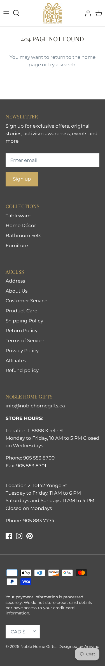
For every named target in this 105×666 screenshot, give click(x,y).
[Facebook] (9, 536)
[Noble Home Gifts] (52, 13)
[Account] (86, 13)
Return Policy (22, 330)
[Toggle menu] (6, 13)
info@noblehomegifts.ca (35, 406)
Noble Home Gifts (38, 646)
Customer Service (26, 300)
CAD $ (18, 632)
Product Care (21, 310)
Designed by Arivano (79, 646)
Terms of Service (25, 340)
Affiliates (16, 360)
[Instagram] (19, 536)
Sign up (22, 179)
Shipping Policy (24, 321)
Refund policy (22, 370)
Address (15, 281)
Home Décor (21, 225)
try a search (61, 64)
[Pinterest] (29, 536)
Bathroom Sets (23, 235)
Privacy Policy (22, 350)
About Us (16, 291)
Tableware (18, 215)
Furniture (17, 245)
